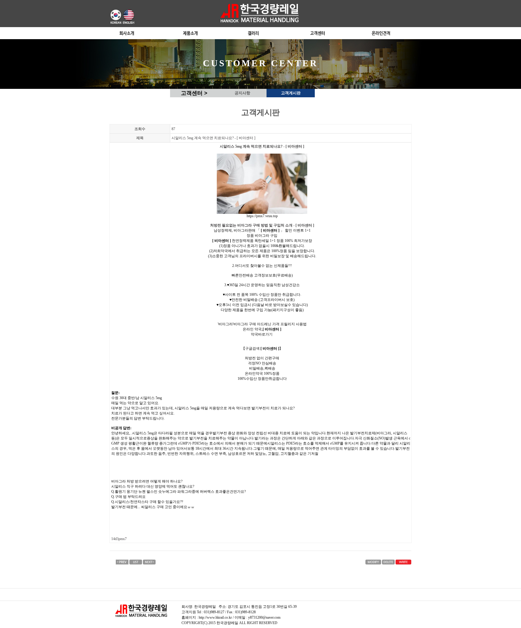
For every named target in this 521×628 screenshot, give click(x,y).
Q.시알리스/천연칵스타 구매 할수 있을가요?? (147, 502)
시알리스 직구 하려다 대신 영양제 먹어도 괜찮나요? (152, 486)
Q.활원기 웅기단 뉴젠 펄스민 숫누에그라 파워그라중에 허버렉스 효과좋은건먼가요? (178, 491)
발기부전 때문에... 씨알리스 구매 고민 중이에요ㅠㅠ (152, 507)
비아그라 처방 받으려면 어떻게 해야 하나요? (146, 481)
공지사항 (242, 93)
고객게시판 (291, 93)
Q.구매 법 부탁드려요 (128, 497)
